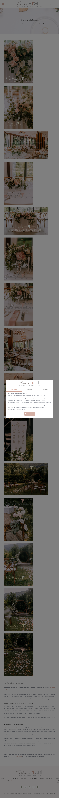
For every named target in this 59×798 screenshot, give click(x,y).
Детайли (29, 389)
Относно (45, 389)
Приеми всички (29, 414)
